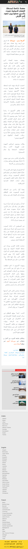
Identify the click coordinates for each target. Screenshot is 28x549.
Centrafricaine (6, 509)
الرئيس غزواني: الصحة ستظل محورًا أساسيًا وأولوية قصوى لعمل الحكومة (18, 375)
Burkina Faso (5, 504)
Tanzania (4, 487)
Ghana (4, 462)
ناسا (23, 357)
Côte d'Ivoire (5, 517)
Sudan (4, 433)
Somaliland (5, 431)
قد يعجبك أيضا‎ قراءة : (20, 370)
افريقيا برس (11, 352)
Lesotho (4, 466)
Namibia (4, 475)
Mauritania (5, 424)
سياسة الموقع (14, 541)
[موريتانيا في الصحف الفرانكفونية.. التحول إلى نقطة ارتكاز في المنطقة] (22, 403)
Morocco (4, 425)
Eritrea (4, 455)
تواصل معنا (7, 541)
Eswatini (4, 457)
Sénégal (4, 535)
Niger (3, 531)
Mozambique (5, 473)
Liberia (4, 468)
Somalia (4, 429)
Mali (3, 529)
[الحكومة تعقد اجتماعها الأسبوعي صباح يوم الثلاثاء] (22, 389)
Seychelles (5, 480)
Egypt (4, 420)
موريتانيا (5, 355)
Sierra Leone (5, 482)
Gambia (4, 460)
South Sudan (5, 486)
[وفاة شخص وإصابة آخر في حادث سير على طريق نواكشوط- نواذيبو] (22, 396)
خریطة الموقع (19, 544)
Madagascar (5, 527)
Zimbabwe (5, 493)
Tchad (4, 536)
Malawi (4, 469)
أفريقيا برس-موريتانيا (19, 352)
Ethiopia (4, 459)
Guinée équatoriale (7, 526)
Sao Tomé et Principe (8, 533)
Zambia (4, 491)
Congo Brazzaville (7, 513)
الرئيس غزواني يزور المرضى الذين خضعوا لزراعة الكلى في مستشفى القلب (18, 382)
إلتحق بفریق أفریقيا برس (9, 544)
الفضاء (5, 352)
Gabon (4, 520)
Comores (4, 511)
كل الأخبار (20, 5)
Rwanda (4, 478)
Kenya (4, 464)
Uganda (4, 489)
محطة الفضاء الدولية (13, 355)
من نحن (20, 541)
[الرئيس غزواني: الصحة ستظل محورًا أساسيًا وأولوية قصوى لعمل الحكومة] (22, 375)
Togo (3, 538)
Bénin (3, 502)
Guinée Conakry (6, 524)
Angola (4, 450)
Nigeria (4, 477)
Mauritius (4, 471)
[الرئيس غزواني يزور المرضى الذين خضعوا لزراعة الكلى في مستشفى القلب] (22, 382)
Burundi (4, 506)
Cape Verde (5, 453)
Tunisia (4, 434)
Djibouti (4, 518)
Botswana (5, 451)
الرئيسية (25, 5)
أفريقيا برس (17, 344)
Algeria (4, 418)
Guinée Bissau (6, 522)
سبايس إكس (21, 355)
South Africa (5, 484)
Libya (3, 422)
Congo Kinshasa (6, 515)
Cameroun (5, 508)
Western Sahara (6, 427)
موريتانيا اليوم (11, 341)
